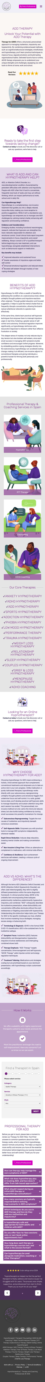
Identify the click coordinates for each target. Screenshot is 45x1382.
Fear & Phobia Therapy (25, 1350)
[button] (22, 1293)
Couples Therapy (9, 1356)
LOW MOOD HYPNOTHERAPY (24, 627)
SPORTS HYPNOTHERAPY (24, 612)
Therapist (19, 1338)
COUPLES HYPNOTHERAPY (24, 665)
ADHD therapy (8, 1347)
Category (7, 1083)
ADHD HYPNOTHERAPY (23, 601)
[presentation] (7, 1293)
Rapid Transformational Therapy (25, 1340)
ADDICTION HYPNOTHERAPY (24, 617)
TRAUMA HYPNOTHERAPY (23, 638)
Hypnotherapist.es (14, 1371)
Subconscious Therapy (18, 1343)
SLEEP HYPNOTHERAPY (23, 660)
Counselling (27, 1338)
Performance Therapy (34, 1356)
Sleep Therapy (21, 1356)
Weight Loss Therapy (32, 1352)
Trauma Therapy (17, 1352)
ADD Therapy (18, 1347)
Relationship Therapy (22, 1354)
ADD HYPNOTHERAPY (23, 606)
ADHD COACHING (24, 687)
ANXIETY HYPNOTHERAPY (23, 596)
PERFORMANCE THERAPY (24, 633)
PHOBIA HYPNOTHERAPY (23, 622)
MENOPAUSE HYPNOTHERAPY (22, 680)
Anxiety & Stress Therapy (33, 1347)
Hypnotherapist (9, 1338)
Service (7, 1092)
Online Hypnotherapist (24, 713)
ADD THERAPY (22, 28)
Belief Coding (31, 1343)
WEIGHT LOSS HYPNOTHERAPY (22, 645)
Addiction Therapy (9, 1350)
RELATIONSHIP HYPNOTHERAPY (22, 653)
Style (6, 1100)
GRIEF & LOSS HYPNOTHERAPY (22, 672)
